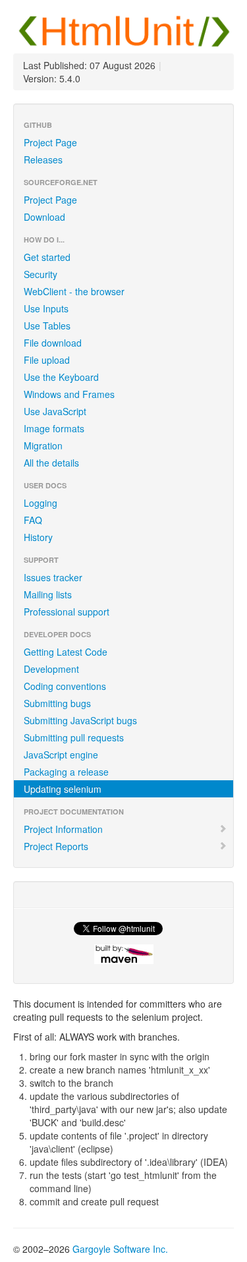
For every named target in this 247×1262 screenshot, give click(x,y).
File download (53, 342)
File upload (47, 359)
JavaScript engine (61, 754)
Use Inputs (46, 308)
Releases (43, 159)
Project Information (63, 829)
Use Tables (47, 325)
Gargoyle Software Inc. (120, 1248)
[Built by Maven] (123, 954)
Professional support (66, 611)
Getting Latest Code (65, 651)
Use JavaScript (55, 411)
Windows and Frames (69, 394)
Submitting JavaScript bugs (80, 720)
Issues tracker (53, 577)
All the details (51, 462)
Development (51, 668)
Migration (43, 445)
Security (40, 274)
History (38, 537)
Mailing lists (48, 594)
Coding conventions (65, 686)
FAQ (33, 520)
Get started (47, 257)
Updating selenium (62, 788)
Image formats (54, 428)
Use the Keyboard (61, 377)
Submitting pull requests (74, 737)
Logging (40, 502)
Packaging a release (66, 771)
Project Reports (56, 846)
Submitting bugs (57, 703)
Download (44, 216)
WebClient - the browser (74, 291)
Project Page (50, 142)
